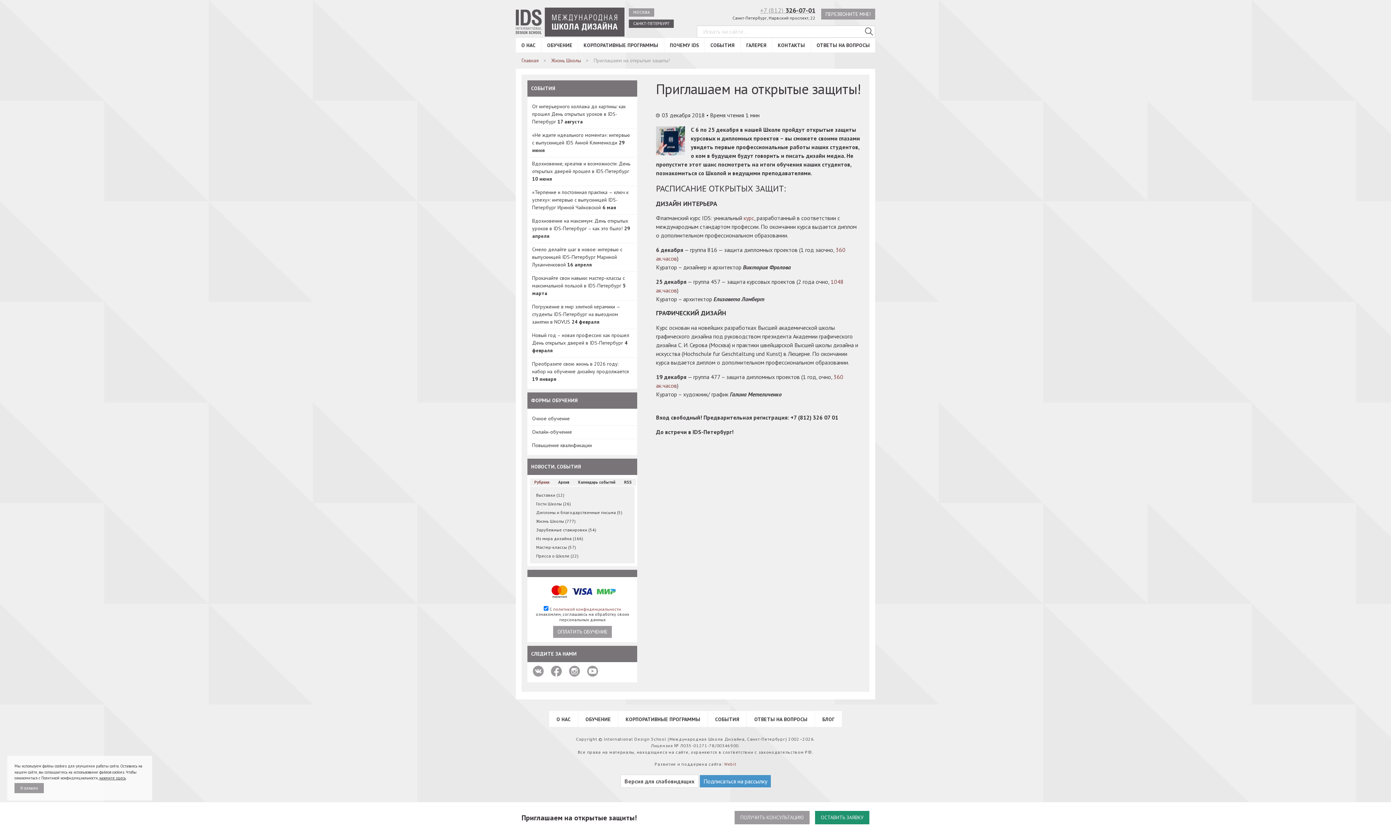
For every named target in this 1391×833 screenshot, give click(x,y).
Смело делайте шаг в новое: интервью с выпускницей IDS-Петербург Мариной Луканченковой (577, 257)
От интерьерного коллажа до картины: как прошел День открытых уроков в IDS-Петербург (579, 114)
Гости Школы (553, 503)
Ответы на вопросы (843, 45)
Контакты (791, 45)
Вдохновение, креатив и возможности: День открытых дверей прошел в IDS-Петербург (581, 171)
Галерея (756, 45)
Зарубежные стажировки (566, 530)
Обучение (559, 45)
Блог (828, 719)
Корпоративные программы (621, 45)
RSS (628, 482)
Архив (563, 482)
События (722, 45)
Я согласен (29, 788)
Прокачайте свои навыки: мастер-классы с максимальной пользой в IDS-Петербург (579, 285)
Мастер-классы (556, 547)
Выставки (550, 495)
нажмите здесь (112, 778)
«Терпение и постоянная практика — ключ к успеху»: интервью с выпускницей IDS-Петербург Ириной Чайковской (580, 200)
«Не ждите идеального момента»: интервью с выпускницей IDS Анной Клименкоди (581, 142)
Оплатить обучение (582, 631)
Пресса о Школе (557, 556)
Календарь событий (596, 482)
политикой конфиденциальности (587, 609)
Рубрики (542, 482)
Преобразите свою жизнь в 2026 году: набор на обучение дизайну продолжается (580, 371)
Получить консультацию (772, 817)
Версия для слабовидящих (659, 781)
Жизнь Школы (556, 521)
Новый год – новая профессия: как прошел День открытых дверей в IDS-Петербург (580, 343)
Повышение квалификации (562, 445)
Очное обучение (551, 418)
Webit (730, 764)
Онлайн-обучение (552, 432)
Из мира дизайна (559, 538)
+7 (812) (787, 10)
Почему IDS (684, 45)
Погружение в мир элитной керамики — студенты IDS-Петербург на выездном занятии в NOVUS (576, 314)
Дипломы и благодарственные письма (579, 512)
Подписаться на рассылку (735, 781)
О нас (528, 45)
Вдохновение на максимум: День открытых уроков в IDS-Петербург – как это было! (581, 228)
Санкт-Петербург (651, 23)
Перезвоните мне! (848, 14)
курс (749, 218)
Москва (641, 12)
